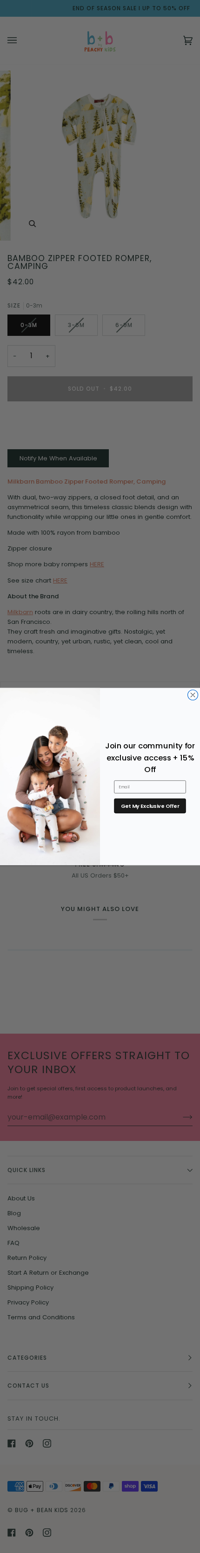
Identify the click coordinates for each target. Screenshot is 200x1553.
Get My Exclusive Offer (150, 805)
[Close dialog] (193, 695)
